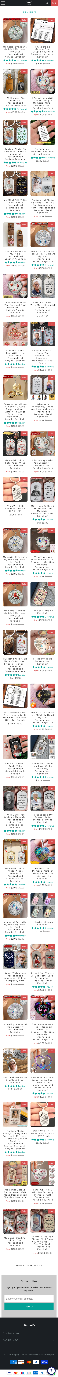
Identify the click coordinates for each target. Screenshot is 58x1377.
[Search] (47, 3)
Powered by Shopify (45, 1354)
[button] (9, 60)
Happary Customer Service (24, 1354)
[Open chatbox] (51, 1371)
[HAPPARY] (29, 3)
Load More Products (29, 1265)
